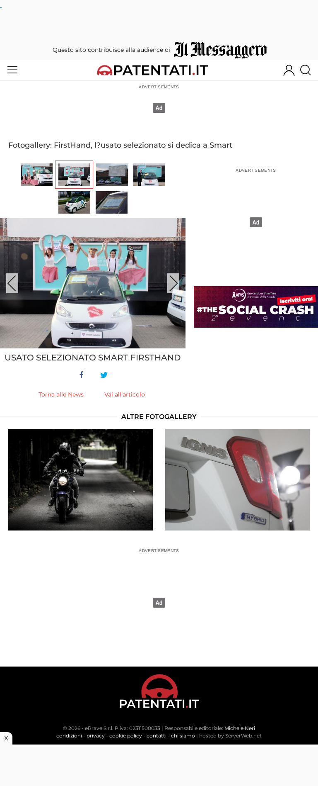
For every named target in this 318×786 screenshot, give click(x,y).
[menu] (12, 70)
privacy (96, 735)
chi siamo (183, 735)
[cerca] (308, 70)
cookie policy (125, 735)
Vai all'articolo (124, 394)
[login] (289, 70)
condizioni (69, 735)
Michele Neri (239, 728)
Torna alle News (61, 394)
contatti (156, 735)
